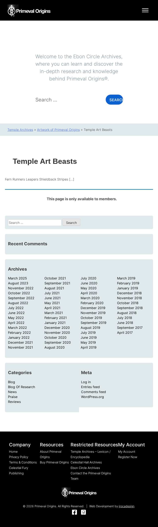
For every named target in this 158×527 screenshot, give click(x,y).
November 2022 (21, 288)
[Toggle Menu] (145, 10)
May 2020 (88, 288)
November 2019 (93, 313)
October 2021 (55, 278)
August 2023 (18, 283)
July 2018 (124, 318)
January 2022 (19, 337)
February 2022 (19, 332)
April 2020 (89, 293)
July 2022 (16, 308)
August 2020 (54, 347)
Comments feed (93, 392)
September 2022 (21, 298)
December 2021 (20, 342)
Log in (86, 382)
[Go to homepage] (28, 10)
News (12, 392)
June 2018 (125, 323)
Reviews (14, 402)
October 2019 (91, 318)
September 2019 (93, 323)
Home (13, 452)
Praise (12, 397)
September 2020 (57, 342)
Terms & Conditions (23, 462)
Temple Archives (20, 130)
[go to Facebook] (74, 512)
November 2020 (57, 332)
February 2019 (128, 283)
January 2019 (127, 288)
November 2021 (20, 347)
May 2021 (52, 303)
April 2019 (88, 347)
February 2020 (92, 303)
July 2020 (88, 278)
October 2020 (55, 337)
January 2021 (54, 323)
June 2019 (89, 337)
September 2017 (130, 328)
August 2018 (127, 313)
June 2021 (52, 298)
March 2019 (126, 278)
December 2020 (57, 328)
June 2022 (16, 313)
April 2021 (52, 308)
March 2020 (90, 298)
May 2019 (88, 342)
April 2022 (16, 323)
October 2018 (127, 303)
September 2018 (130, 308)
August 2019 (90, 328)
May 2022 (16, 318)
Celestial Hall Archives (86, 462)
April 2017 (125, 332)
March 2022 (17, 328)
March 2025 (17, 278)
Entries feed (90, 387)
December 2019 (93, 308)
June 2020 (89, 283)
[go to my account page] (79, 492)
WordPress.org (92, 397)
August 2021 (54, 288)
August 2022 (18, 303)
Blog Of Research (21, 387)
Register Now (127, 457)
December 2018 (129, 293)
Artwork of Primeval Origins (58, 130)
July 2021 (51, 293)
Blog (11, 382)
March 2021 (53, 313)
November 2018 (129, 298)
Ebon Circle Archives (85, 468)
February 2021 (55, 318)
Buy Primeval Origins (54, 462)
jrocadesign (126, 506)
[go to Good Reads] (83, 512)
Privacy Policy (18, 457)
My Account (126, 452)
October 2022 (19, 293)
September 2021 (57, 283)
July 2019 (88, 332)
